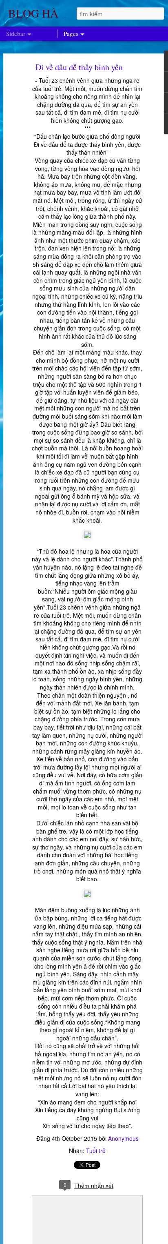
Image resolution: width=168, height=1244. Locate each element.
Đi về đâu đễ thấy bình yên (79, 67)
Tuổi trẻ (96, 1150)
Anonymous (123, 1138)
